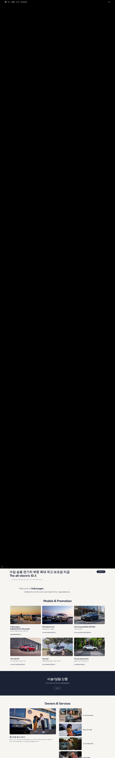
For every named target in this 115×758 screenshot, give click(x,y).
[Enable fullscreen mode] (112, 566)
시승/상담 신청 (23, 2)
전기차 (17, 2)
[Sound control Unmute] (108, 566)
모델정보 (13, 2)
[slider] (108, 564)
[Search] (109, 2)
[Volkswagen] (6, 2)
